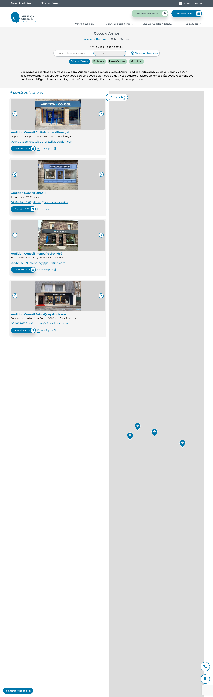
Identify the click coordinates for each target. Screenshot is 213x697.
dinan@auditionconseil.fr (50, 202)
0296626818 (19, 323)
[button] (130, 436)
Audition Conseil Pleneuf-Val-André (36, 253)
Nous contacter (193, 3)
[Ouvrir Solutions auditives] (132, 24)
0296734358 (19, 141)
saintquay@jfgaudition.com (48, 323)
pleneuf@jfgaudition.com (47, 263)
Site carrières (49, 3)
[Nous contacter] (180, 3)
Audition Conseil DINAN (28, 193)
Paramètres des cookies (18, 690)
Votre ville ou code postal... (106, 47)
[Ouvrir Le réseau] (200, 24)
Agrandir (116, 97)
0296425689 (19, 263)
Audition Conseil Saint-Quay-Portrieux (38, 314)
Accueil (88, 39)
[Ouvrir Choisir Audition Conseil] (175, 24)
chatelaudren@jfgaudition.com (51, 141)
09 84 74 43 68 (21, 202)
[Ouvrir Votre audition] (95, 24)
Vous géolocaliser (146, 53)
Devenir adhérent (22, 3)
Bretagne (102, 39)
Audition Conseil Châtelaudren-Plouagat (40, 132)
